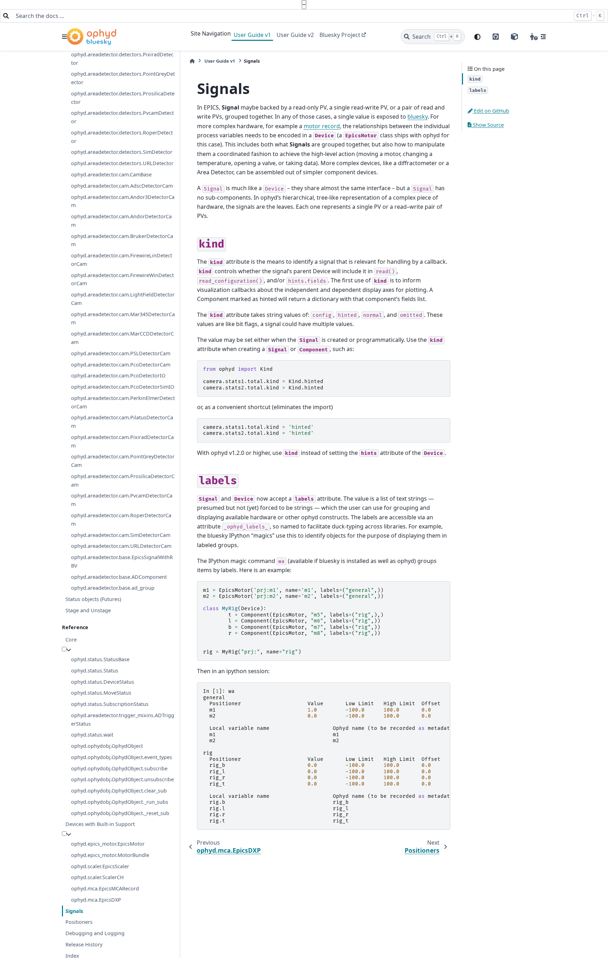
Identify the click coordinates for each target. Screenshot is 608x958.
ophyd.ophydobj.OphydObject (107, 746)
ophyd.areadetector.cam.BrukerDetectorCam (122, 240)
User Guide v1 (252, 35)
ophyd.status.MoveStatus (101, 693)
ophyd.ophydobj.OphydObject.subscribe (119, 768)
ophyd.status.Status (94, 670)
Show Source (487, 124)
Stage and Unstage (88, 610)
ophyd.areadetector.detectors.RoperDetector (122, 136)
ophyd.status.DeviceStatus (102, 681)
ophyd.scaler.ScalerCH (97, 877)
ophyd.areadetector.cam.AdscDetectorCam (122, 185)
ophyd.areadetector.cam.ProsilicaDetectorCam (123, 480)
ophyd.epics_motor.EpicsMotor (108, 843)
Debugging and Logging (95, 933)
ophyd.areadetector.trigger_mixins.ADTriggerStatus (122, 719)
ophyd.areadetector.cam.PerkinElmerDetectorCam (123, 402)
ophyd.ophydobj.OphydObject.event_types (121, 757)
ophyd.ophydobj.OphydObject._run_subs (119, 802)
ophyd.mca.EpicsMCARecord (105, 888)
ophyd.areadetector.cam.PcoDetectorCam (120, 364)
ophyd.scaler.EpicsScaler (100, 866)
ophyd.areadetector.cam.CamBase (111, 174)
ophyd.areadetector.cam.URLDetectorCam (121, 546)
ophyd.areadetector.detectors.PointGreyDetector (123, 78)
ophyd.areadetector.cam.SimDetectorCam (120, 535)
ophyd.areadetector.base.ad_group (112, 588)
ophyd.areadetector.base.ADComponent (119, 577)
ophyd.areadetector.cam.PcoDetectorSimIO (122, 386)
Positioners (79, 922)
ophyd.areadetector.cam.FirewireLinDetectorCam (121, 259)
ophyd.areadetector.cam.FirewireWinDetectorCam (122, 279)
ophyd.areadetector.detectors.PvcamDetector (122, 117)
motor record (322, 126)
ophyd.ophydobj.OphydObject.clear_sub (119, 790)
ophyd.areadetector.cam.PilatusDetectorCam (122, 422)
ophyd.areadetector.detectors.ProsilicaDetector (123, 97)
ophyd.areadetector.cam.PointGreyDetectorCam (123, 461)
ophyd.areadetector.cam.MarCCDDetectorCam (122, 338)
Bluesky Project (339, 35)
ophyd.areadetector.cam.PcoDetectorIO (118, 375)
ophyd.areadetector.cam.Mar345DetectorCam (123, 318)
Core (71, 640)
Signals (74, 911)
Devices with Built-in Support (100, 824)
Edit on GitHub (491, 110)
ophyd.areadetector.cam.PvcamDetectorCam (121, 500)
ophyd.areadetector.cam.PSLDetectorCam (120, 353)
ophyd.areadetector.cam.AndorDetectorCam (121, 220)
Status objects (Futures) (93, 599)
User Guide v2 (295, 35)
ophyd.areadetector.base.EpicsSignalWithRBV (122, 561)
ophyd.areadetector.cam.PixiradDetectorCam (122, 441)
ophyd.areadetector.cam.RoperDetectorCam (121, 519)
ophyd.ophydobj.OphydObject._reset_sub (120, 813)
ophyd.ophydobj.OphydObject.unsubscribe (122, 779)
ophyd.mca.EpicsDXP (96, 899)
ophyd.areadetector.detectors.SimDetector (121, 152)
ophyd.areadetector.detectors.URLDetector (122, 163)
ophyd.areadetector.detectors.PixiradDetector (122, 58)
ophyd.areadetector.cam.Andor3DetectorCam (123, 201)
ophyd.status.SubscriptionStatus (109, 704)
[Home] (192, 61)
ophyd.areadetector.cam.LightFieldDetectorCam (123, 298)
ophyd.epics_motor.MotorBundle (110, 855)
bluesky (417, 116)
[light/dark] (477, 36)
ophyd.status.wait (92, 735)
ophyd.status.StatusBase (100, 659)
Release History (83, 944)
